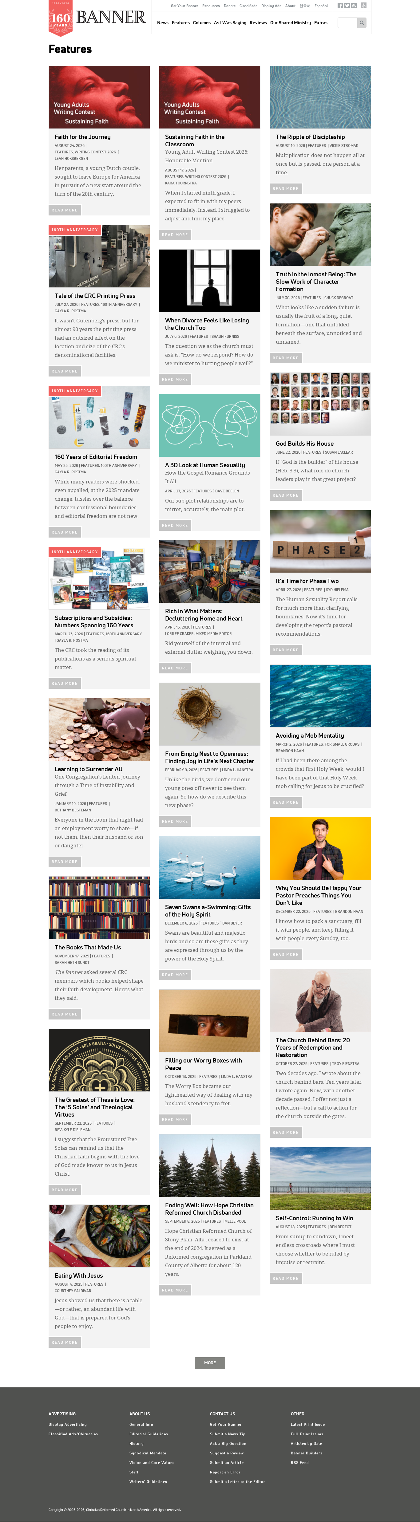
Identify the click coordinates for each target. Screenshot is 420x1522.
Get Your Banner (184, 6)
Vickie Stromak (344, 146)
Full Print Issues (307, 1434)
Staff (134, 1472)
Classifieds (248, 6)
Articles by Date (306, 1444)
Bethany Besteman (73, 810)
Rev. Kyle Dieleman (72, 1130)
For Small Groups (342, 745)
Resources (211, 6)
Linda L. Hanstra (237, 770)
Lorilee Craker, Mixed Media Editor (198, 634)
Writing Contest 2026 (95, 152)
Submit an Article (227, 1463)
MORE (210, 1363)
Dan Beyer (232, 923)
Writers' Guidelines (148, 1482)
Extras (320, 23)
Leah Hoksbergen (71, 159)
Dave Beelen (227, 491)
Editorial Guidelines (148, 1434)
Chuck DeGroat (338, 298)
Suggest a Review (227, 1453)
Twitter (347, 7)
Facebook (340, 7)
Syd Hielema (337, 590)
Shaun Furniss (225, 337)
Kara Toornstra (181, 183)
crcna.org (364, 5)
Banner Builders (307, 1453)
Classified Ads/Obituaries (73, 1434)
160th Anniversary (75, 230)
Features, (64, 152)
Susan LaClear (339, 453)
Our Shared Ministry (290, 23)
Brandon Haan (290, 751)
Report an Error (225, 1472)
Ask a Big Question (228, 1444)
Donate (230, 6)
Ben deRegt (340, 1227)
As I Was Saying (230, 23)
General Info (141, 1425)
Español (321, 6)
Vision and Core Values (152, 1463)
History (136, 1444)
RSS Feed (300, 1463)
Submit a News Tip (228, 1434)
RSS (354, 7)
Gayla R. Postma (70, 311)
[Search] (361, 23)
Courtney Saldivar (73, 1291)
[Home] (125, 16)
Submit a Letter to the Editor (237, 1482)
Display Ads (271, 6)
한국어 (305, 6)
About (290, 6)
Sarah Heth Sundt (72, 963)
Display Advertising (68, 1425)
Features (181, 23)
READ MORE (65, 210)
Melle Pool (235, 1222)
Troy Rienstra (345, 1064)
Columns (202, 23)
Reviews (258, 23)
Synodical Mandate (147, 1453)
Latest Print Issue (308, 1425)
